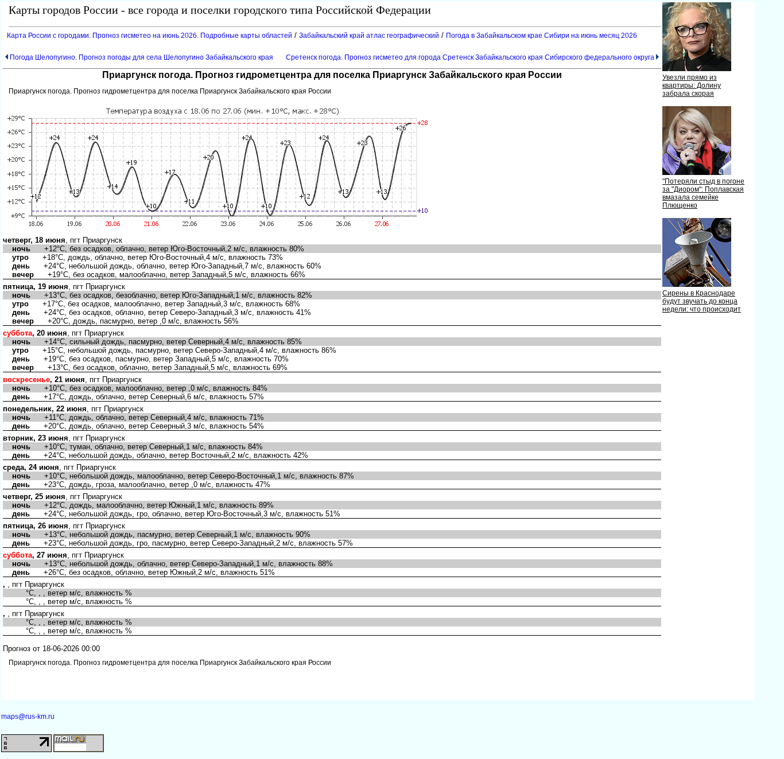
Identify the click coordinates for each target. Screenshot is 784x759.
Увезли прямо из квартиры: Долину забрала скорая (691, 85)
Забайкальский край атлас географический (369, 36)
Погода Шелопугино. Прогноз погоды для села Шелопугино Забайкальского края (141, 57)
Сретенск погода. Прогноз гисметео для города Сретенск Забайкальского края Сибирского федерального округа (470, 57)
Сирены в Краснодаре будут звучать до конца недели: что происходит (701, 301)
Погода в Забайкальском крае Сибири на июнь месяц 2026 (541, 36)
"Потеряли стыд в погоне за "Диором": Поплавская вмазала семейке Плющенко (703, 193)
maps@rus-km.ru (28, 717)
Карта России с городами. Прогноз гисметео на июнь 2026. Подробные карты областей (149, 36)
